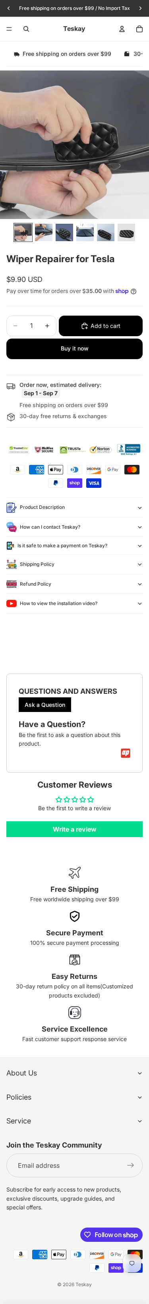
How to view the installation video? (58, 603)
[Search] (26, 29)
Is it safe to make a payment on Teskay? (62, 545)
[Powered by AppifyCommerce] (125, 753)
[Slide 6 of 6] (126, 232)
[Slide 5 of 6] (105, 232)
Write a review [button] (75, 829)
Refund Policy (35, 584)
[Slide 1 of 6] (23, 232)
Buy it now (75, 348)
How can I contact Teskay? (50, 527)
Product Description (42, 507)
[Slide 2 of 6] (43, 232)
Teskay (83, 1284)
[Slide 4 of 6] (85, 232)
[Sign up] (130, 1165)
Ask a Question (45, 704)
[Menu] (9, 29)
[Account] (122, 29)
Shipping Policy (37, 564)
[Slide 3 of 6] (64, 232)
